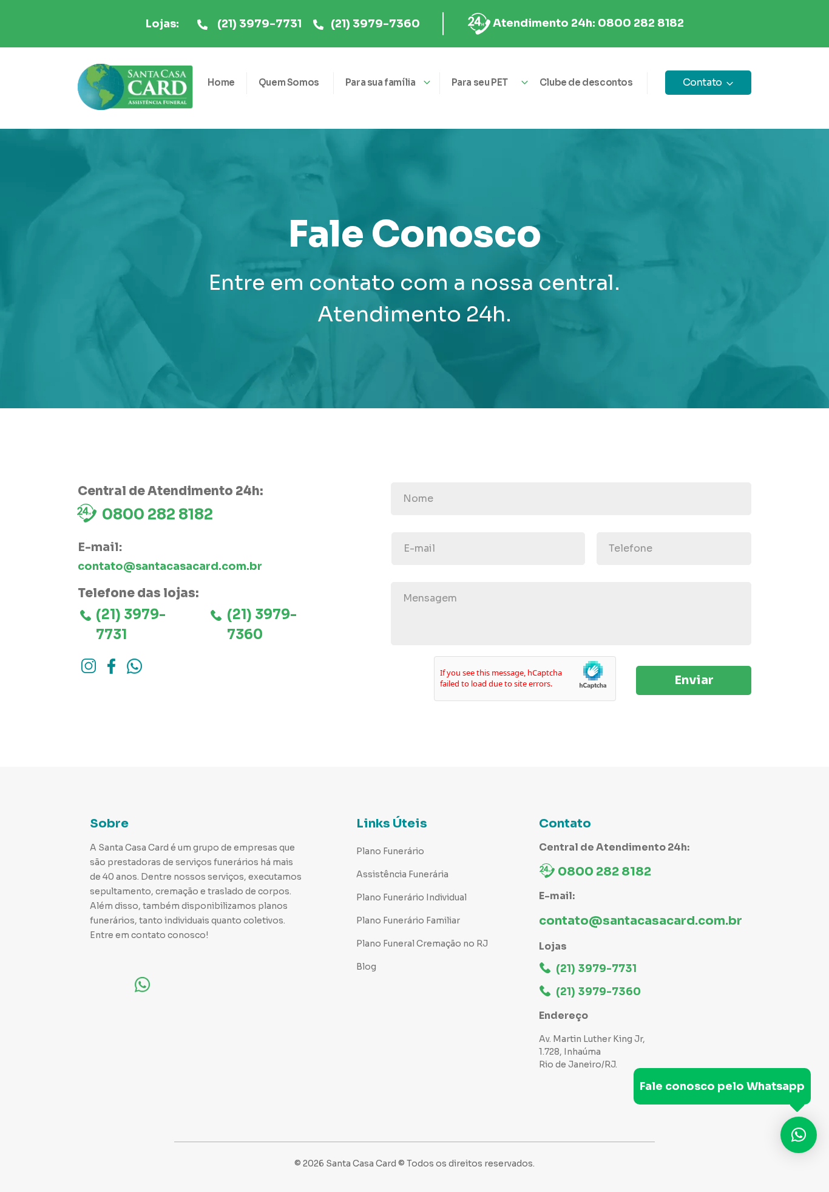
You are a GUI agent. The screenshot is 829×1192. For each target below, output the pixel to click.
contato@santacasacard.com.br (170, 566)
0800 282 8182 (157, 514)
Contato (702, 82)
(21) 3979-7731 (259, 23)
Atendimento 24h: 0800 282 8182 (588, 23)
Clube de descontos (586, 82)
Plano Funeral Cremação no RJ (422, 943)
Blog (366, 966)
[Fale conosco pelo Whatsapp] (798, 1135)
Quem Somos (289, 82)
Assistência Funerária (402, 874)
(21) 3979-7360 (375, 23)
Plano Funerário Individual (411, 897)
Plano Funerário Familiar (408, 920)
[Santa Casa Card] (135, 87)
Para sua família (380, 82)
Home (221, 82)
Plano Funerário (390, 851)
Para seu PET (480, 82)
